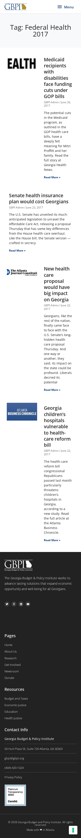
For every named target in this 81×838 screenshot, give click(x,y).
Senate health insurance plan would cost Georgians (38, 198)
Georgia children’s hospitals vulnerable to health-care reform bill (57, 426)
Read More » (52, 177)
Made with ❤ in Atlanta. (41, 830)
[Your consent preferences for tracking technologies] (73, 830)
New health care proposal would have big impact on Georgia (57, 284)
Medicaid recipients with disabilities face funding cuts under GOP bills (58, 78)
